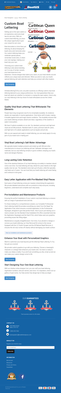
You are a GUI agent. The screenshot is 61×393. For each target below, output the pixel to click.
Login (54, 2)
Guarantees (10, 367)
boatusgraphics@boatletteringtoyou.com (20, 335)
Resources (9, 362)
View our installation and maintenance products (19, 233)
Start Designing (10, 84)
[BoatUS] (31, 7)
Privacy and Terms (11, 365)
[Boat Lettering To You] (13, 7)
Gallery (42, 2)
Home (16, 17)
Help (48, 2)
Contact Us (35, 2)
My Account (10, 360)
